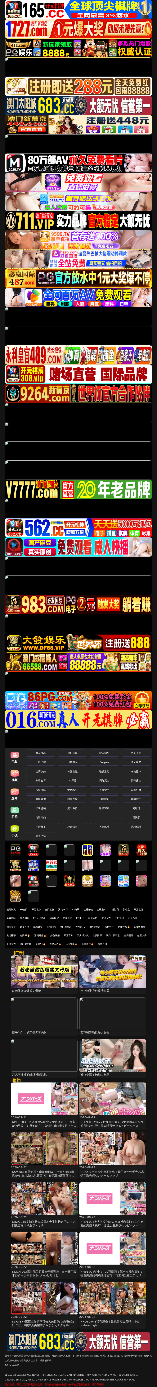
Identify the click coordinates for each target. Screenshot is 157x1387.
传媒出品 (41, 817)
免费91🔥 (40, 944)
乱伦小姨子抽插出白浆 (95, 1074)
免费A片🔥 (55, 944)
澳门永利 (63, 909)
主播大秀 (106, 918)
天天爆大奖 (83, 935)
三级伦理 (41, 762)
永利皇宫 (109, 926)
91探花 (72, 780)
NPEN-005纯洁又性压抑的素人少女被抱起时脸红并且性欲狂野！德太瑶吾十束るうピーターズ (112, 1123)
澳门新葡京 (65, 926)
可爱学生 (104, 790)
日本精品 (72, 762)
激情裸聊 (11, 935)
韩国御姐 (72, 771)
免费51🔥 (25, 935)
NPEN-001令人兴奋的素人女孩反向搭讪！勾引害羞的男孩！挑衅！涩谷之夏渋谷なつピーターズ (112, 1223)
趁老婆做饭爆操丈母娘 (26, 990)
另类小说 (41, 835)
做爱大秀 (142, 935)
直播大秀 (11, 944)
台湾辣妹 (41, 771)
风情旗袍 (41, 799)
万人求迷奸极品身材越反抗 (29, 1074)
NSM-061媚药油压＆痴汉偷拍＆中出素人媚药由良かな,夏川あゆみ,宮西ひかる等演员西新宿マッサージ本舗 (43, 1175)
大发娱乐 (80, 926)
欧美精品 (104, 753)
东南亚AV (136, 771)
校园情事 (72, 826)
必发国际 (51, 926)
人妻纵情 (104, 826)
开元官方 (68, 935)
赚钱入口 (102, 944)
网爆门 (136, 808)
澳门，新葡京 (113, 935)
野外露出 (136, 780)
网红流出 (104, 780)
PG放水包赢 (39, 918)
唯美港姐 (104, 771)
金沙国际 (97, 935)
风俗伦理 (136, 826)
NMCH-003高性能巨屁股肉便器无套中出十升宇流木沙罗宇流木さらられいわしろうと (44, 1273)
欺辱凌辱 (41, 780)
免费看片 (128, 935)
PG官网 (24, 909)
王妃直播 (119, 918)
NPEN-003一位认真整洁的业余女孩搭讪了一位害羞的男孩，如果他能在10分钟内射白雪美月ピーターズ (44, 1125)
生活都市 (41, 826)
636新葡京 (139, 926)
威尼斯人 (11, 909)
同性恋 (136, 817)
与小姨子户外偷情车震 (95, 990)
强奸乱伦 (72, 753)
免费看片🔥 (124, 926)
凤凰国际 (24, 918)
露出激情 (72, 808)
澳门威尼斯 (26, 944)
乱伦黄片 (132, 918)
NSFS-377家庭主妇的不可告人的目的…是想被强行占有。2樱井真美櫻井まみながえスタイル (43, 1323)
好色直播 (55, 935)
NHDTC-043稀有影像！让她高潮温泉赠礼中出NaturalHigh (110, 1323)
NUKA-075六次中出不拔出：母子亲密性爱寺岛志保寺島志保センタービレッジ (112, 1173)
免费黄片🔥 (88, 944)
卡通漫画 (41, 808)
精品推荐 (41, 753)
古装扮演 (41, 790)
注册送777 (102, 909)
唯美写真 (104, 808)
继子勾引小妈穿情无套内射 (29, 1032)
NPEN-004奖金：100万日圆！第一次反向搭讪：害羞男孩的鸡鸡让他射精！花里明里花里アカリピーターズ (112, 1275)
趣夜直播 (24, 926)
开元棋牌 (36, 909)
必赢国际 (11, 918)
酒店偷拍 (92, 918)
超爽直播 (67, 918)
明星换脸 (72, 799)
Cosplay (104, 762)
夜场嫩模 (38, 926)
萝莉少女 (136, 753)
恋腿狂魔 (136, 790)
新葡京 (126, 909)
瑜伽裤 (104, 799)
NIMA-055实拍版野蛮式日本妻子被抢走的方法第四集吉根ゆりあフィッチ (43, 1223)
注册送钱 (88, 909)
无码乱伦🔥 (40, 935)
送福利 (115, 909)
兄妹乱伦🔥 (71, 944)
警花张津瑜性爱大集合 (95, 1032)
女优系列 (72, 790)
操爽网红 (54, 918)
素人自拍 (136, 762)
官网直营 (49, 909)
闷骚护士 (136, 799)
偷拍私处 (11, 926)
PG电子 (75, 909)
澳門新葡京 (95, 926)
